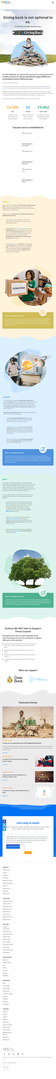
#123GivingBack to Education (27, 162)
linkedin (4, 829)
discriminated (20, 233)
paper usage (16, 530)
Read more (5, 752)
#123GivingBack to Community (27, 144)
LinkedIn (13, 1054)
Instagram (22, 1054)
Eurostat (14, 244)
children (24, 418)
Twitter (9, 1054)
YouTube (18, 1054)
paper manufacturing (14, 518)
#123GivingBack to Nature (27, 180)
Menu (53, 2)
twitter (4, 825)
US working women (21, 228)
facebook (4, 821)
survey (14, 219)
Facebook (4, 1054)
